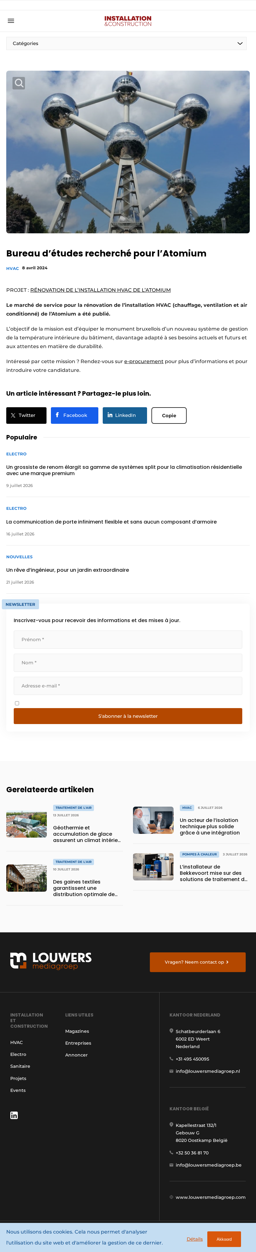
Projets (18, 1078)
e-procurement (144, 361)
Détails (195, 1239)
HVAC (12, 268)
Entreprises (78, 1043)
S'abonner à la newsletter (128, 716)
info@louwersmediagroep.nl (208, 1071)
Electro (18, 1054)
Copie (169, 415)
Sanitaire (20, 1066)
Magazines (77, 1031)
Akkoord (224, 1239)
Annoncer (76, 1055)
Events (18, 1090)
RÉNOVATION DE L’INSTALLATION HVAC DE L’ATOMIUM (100, 290)
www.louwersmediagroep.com (211, 1197)
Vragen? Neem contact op (194, 962)
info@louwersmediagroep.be (209, 1165)
